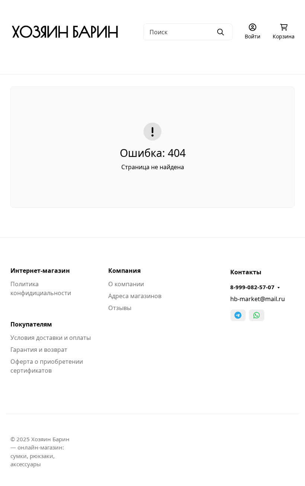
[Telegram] (238, 315)
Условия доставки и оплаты (50, 338)
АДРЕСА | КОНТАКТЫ (77, 9)
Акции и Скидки (222, 9)
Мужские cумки (31, 59)
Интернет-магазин (40, 271)
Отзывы (119, 308)
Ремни (287, 59)
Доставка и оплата (169, 9)
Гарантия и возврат (38, 349)
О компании (26, 9)
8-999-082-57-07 (252, 287)
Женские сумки (91, 59)
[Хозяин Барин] (64, 31)
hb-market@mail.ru (257, 299)
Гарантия (125, 9)
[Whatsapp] (256, 315)
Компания (124, 271)
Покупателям (31, 324)
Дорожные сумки (152, 59)
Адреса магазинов (134, 296)
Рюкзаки (204, 59)
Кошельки (247, 59)
